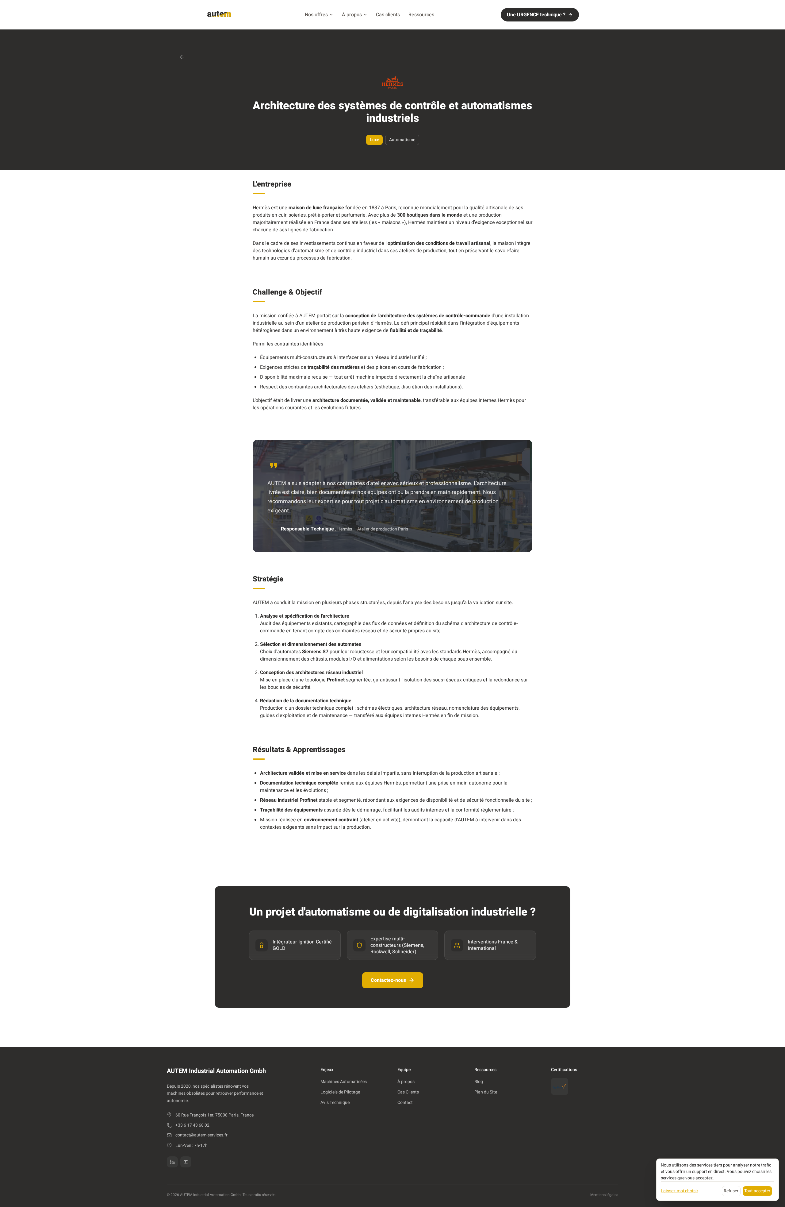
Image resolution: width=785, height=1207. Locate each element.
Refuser (731, 1191)
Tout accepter (757, 1191)
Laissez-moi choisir (679, 1191)
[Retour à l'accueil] (219, 14)
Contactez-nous (388, 980)
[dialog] (717, 1180)
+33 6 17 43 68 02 (192, 1125)
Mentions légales (604, 1194)
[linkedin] (172, 1161)
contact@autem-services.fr (201, 1135)
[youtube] (185, 1161)
